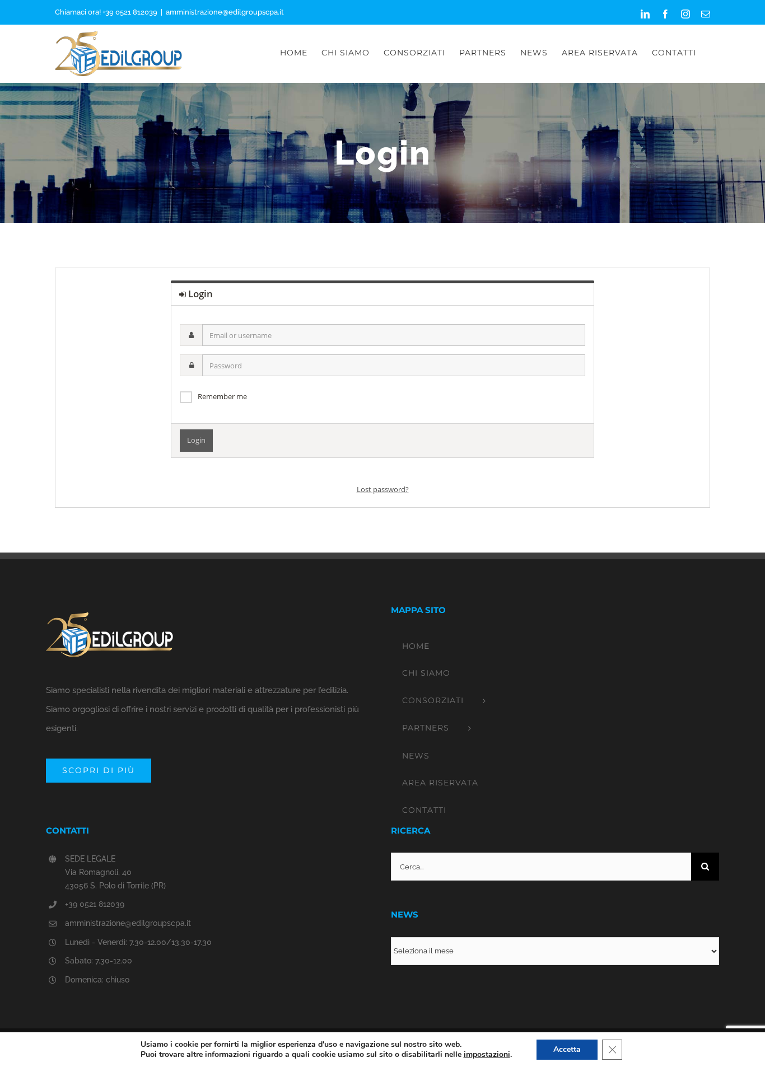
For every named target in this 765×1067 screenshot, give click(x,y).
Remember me (222, 396)
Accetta (567, 1049)
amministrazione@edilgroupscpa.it (225, 12)
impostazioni (487, 1055)
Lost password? (383, 489)
